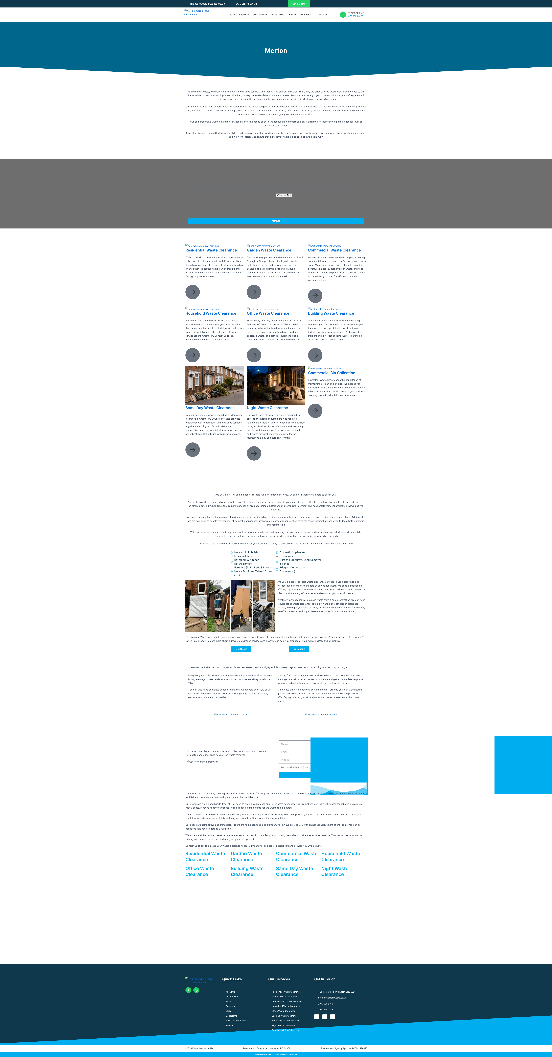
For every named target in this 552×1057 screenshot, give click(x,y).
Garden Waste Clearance (269, 250)
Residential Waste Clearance (211, 250)
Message (193, 199)
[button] (188, 714)
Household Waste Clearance (210, 313)
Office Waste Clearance (268, 313)
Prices (292, 14)
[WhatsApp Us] (343, 15)
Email (191, 176)
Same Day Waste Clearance (210, 407)
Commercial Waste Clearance (334, 250)
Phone (280, 176)
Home (232, 14)
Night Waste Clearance (267, 407)
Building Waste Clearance (331, 313)
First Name (195, 165)
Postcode (194, 188)
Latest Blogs (278, 14)
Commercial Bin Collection (331, 373)
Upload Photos (285, 189)
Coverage (305, 14)
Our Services (260, 14)
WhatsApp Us (356, 12)
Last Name (282, 165)
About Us (244, 14)
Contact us (321, 14)
